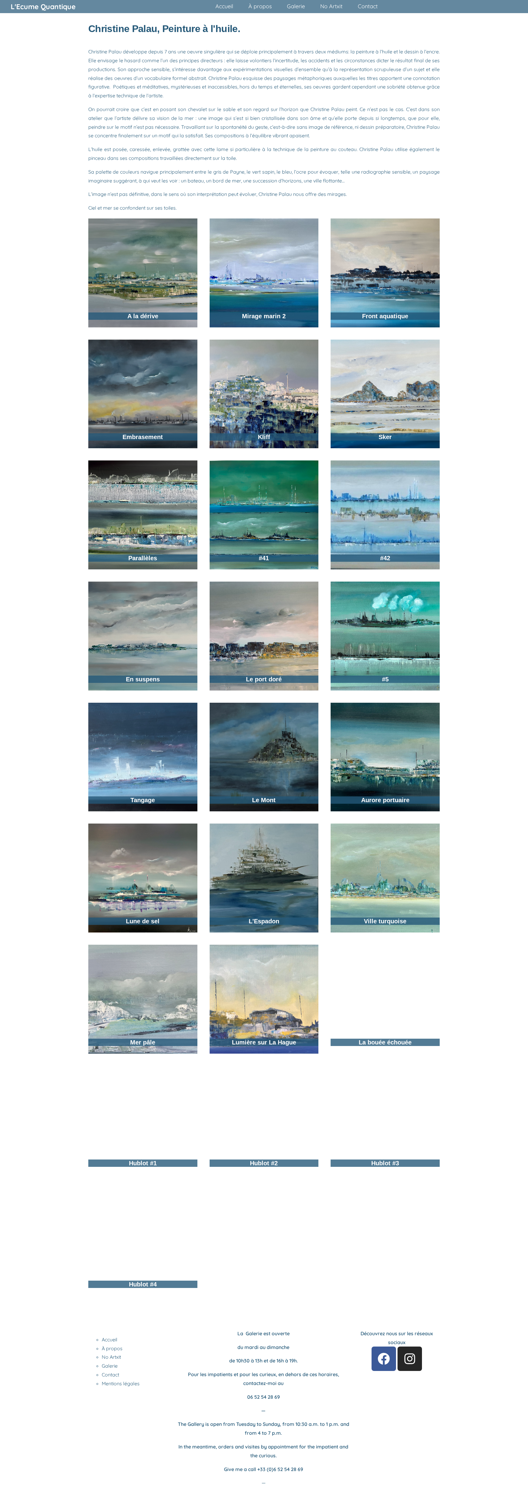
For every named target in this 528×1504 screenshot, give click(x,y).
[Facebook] (384, 1359)
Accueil (109, 1339)
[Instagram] (410, 1359)
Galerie (110, 1366)
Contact (110, 1375)
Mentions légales (121, 1383)
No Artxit (111, 1357)
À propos (112, 1348)
